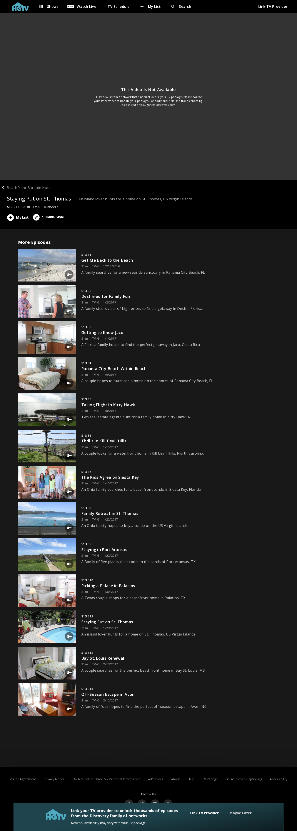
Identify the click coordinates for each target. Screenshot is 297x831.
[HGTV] (22, 6)
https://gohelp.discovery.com (156, 105)
